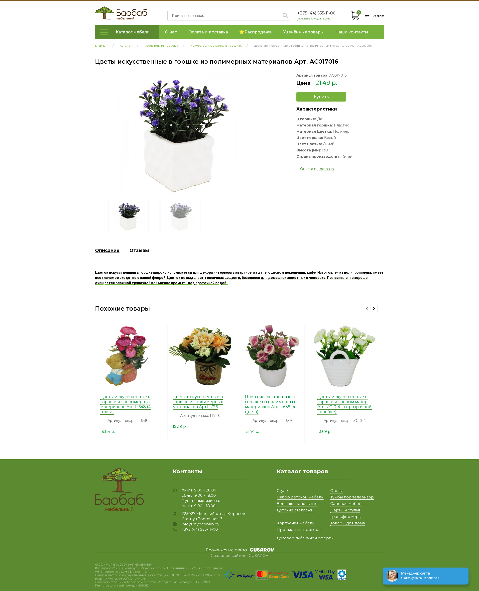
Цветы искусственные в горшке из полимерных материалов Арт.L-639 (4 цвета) (270, 404)
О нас (171, 32)
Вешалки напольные (297, 503)
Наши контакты (351, 32)
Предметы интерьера (299, 529)
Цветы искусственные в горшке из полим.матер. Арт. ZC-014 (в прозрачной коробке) (344, 404)
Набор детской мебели (300, 497)
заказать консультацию (313, 18)
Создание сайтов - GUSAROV (239, 555)
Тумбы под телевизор (352, 497)
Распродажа (258, 32)
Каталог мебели (133, 32)
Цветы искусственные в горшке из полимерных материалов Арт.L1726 (198, 401)
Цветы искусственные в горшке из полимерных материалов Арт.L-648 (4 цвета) (125, 404)
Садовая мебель (346, 503)
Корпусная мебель (295, 523)
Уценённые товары (303, 32)
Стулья (283, 490)
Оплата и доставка (208, 32)
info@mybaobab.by (200, 524)
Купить (321, 96)
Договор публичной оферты (305, 538)
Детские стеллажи (295, 510)
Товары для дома (347, 523)
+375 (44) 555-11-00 (316, 13)
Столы (336, 490)
